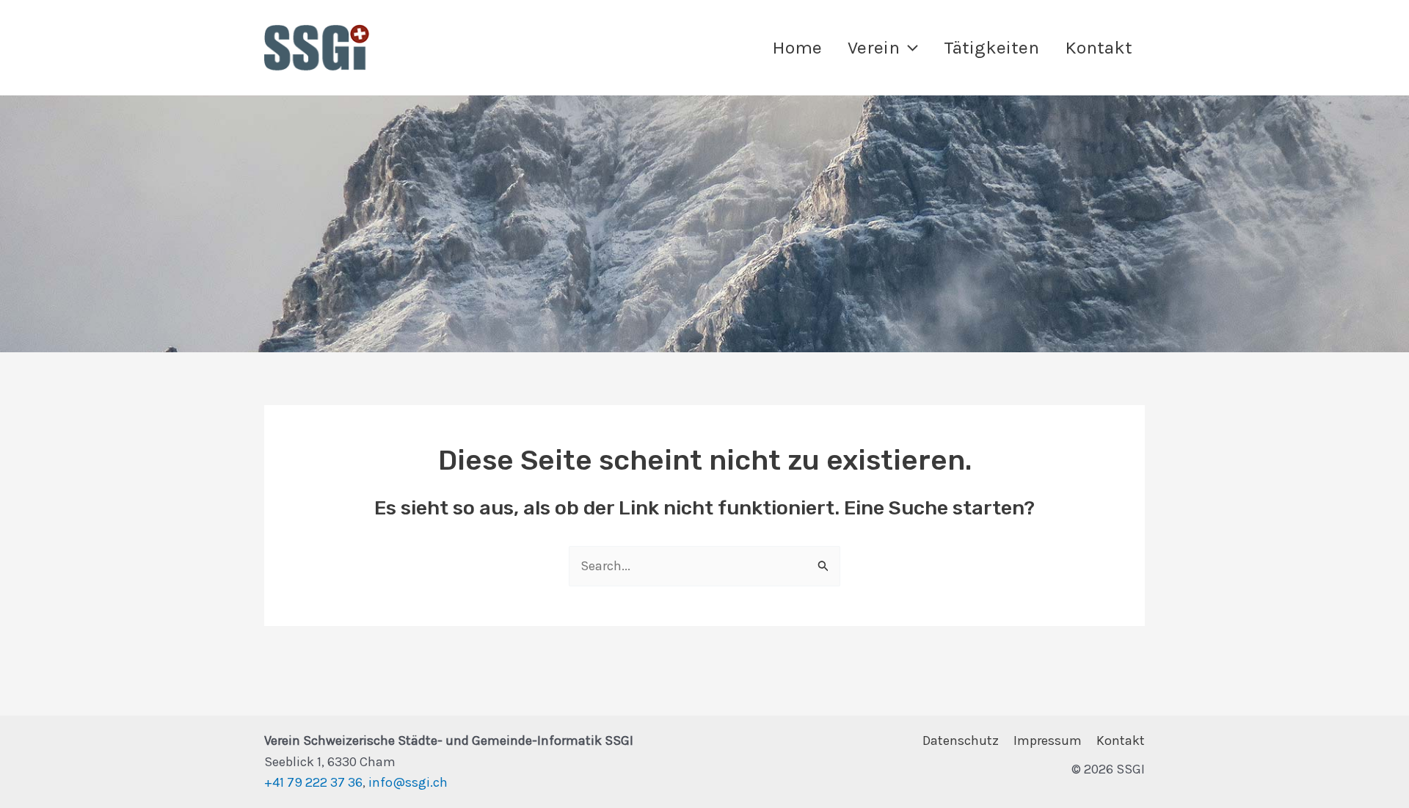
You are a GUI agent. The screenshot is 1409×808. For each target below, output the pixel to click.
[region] (704, 223)
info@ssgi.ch (408, 782)
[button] (909, 47)
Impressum (1047, 740)
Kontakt (1120, 740)
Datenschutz (960, 740)
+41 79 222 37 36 (313, 782)
